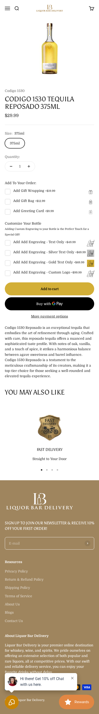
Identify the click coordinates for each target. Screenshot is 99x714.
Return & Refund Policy (24, 579)
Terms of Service (18, 596)
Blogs (9, 612)
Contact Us (14, 621)
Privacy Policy (16, 571)
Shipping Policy (17, 588)
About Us (12, 604)
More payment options (49, 316)
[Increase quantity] (29, 166)
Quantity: (12, 157)
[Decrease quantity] (11, 166)
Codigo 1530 (15, 91)
